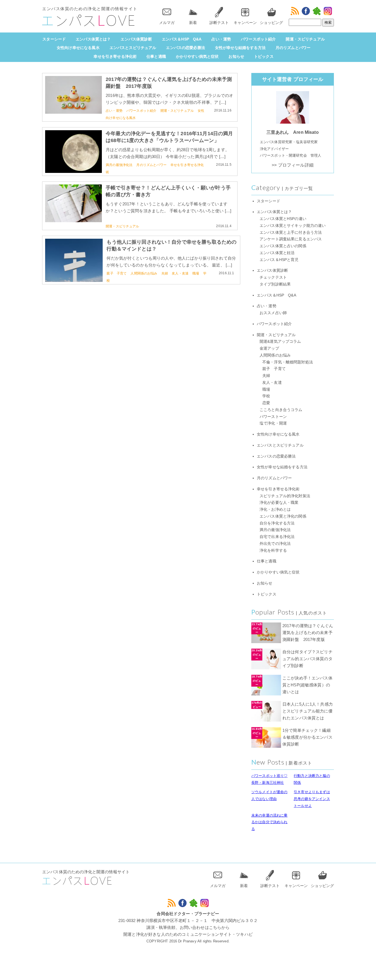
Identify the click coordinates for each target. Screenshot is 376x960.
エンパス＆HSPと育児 (279, 260)
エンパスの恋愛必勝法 (185, 47)
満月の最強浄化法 (119, 165)
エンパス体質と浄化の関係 (283, 516)
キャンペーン (245, 22)
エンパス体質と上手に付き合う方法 (291, 232)
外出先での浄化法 (275, 544)
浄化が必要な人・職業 (279, 503)
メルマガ (167, 22)
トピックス (264, 56)
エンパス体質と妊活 (277, 253)
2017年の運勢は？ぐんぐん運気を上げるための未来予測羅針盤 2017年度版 (307, 632)
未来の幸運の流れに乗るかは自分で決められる (269, 822)
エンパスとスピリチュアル (133, 47)
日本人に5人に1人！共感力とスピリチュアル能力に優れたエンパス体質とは (307, 711)
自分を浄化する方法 (277, 523)
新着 (193, 22)
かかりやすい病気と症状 (197, 56)
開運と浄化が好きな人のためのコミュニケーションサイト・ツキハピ (188, 934)
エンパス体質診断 (136, 39)
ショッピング (271, 22)
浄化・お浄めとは (275, 509)
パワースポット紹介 (258, 39)
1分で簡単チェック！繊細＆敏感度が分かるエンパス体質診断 (307, 737)
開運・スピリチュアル (305, 39)
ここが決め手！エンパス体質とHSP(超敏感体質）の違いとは (307, 685)
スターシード (54, 39)
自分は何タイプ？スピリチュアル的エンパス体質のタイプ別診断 (307, 658)
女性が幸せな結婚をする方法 (240, 47)
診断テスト (219, 22)
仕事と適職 (156, 56)
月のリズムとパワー (293, 47)
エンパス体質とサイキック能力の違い (293, 226)
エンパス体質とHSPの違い (283, 219)
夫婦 (164, 273)
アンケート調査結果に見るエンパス (291, 239)
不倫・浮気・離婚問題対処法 (287, 362)
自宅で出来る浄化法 (277, 537)
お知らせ (236, 56)
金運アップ (269, 348)
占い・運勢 (221, 39)
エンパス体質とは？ (93, 39)
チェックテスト (273, 277)
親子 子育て (117, 273)
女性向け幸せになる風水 (78, 47)
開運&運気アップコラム (280, 341)
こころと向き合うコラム (281, 410)
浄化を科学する (273, 550)
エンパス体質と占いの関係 (283, 246)
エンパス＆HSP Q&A (182, 39)
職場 (195, 273)
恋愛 (266, 403)
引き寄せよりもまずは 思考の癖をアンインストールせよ (312, 799)
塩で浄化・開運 (273, 423)
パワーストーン (273, 417)
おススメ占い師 (273, 313)
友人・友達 (180, 273)
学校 (266, 396)
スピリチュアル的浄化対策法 (285, 496)
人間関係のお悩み (143, 273)
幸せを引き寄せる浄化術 (115, 56)
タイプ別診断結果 (275, 284)
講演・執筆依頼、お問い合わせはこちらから (188, 927)
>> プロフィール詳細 (293, 165)
